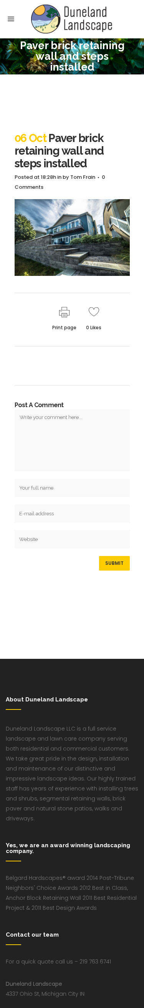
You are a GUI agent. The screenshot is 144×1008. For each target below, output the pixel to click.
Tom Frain (82, 177)
